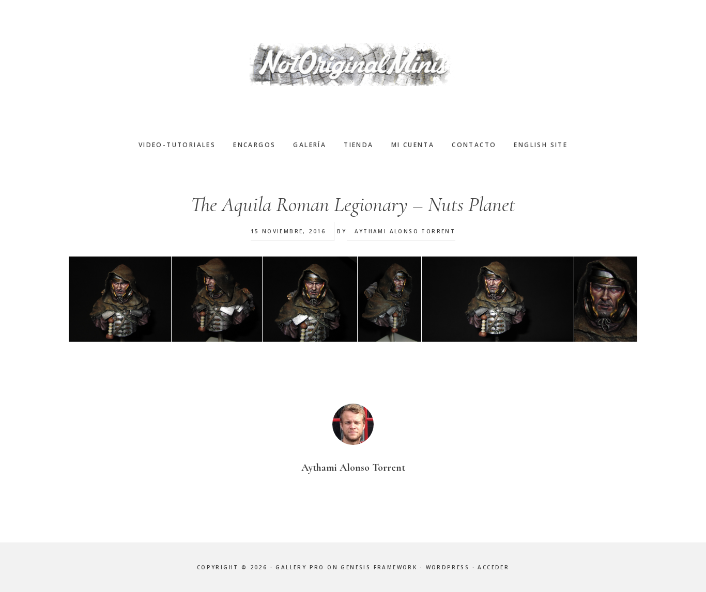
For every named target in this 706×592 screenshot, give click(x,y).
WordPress (448, 567)
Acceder (493, 567)
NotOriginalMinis (353, 64)
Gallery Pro (299, 567)
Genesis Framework (379, 567)
